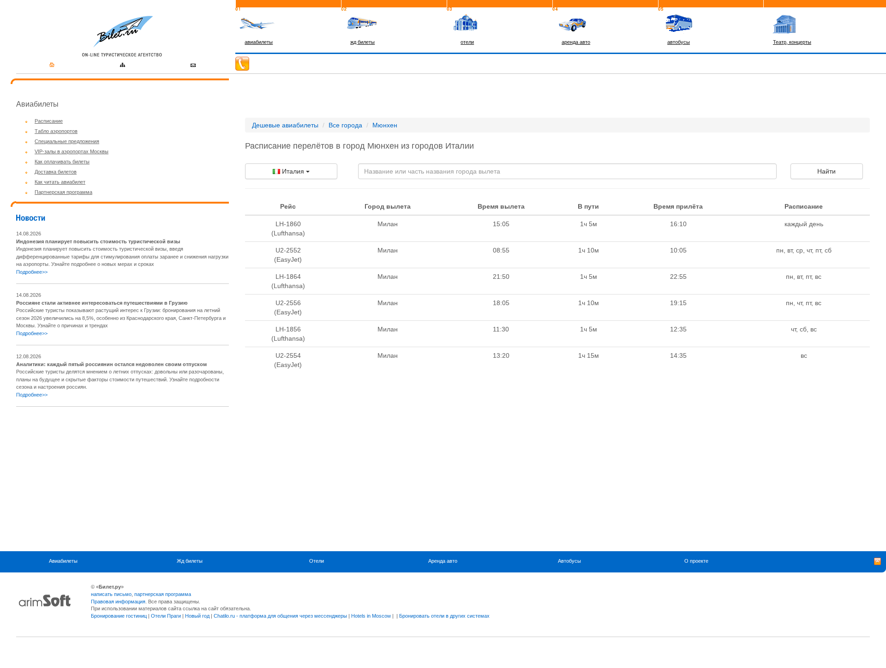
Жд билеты (190, 561)
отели (467, 42)
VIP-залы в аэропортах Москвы (71, 151)
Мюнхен (384, 125)
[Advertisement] (93, 478)
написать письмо (111, 594)
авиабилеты (259, 42)
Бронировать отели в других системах (444, 616)
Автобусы (569, 561)
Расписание (49, 121)
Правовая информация (118, 601)
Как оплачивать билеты (62, 161)
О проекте (696, 561)
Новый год (197, 616)
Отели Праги (166, 616)
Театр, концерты (792, 42)
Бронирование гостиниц (119, 616)
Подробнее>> (32, 272)
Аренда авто (442, 561)
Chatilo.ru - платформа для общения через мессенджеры (280, 616)
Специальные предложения (67, 141)
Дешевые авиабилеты (285, 125)
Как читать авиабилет (60, 182)
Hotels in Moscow (371, 616)
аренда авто (576, 42)
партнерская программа (162, 594)
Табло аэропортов (56, 131)
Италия (293, 171)
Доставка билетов (56, 172)
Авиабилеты (63, 561)
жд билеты (362, 42)
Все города (345, 125)
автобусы (678, 42)
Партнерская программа (63, 192)
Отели (316, 561)
